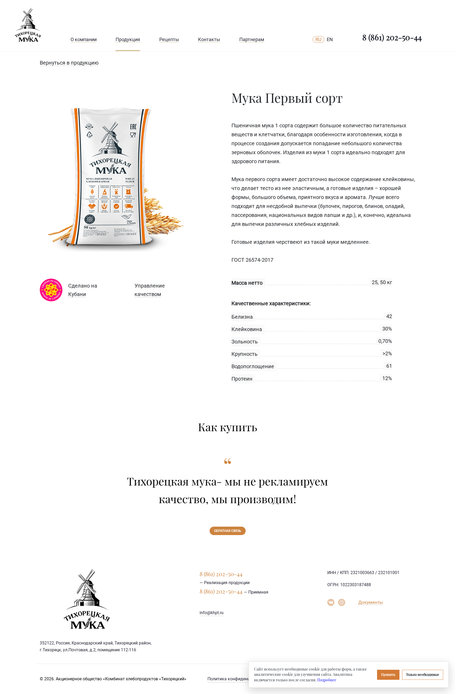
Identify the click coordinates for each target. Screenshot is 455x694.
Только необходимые (422, 674)
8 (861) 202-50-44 (392, 37)
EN (330, 39)
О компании (84, 39)
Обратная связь (227, 531)
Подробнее (326, 679)
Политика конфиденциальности (239, 678)
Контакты (209, 39)
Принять (388, 674)
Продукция (128, 39)
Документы (370, 602)
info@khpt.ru (212, 612)
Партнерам (251, 39)
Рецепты (169, 39)
